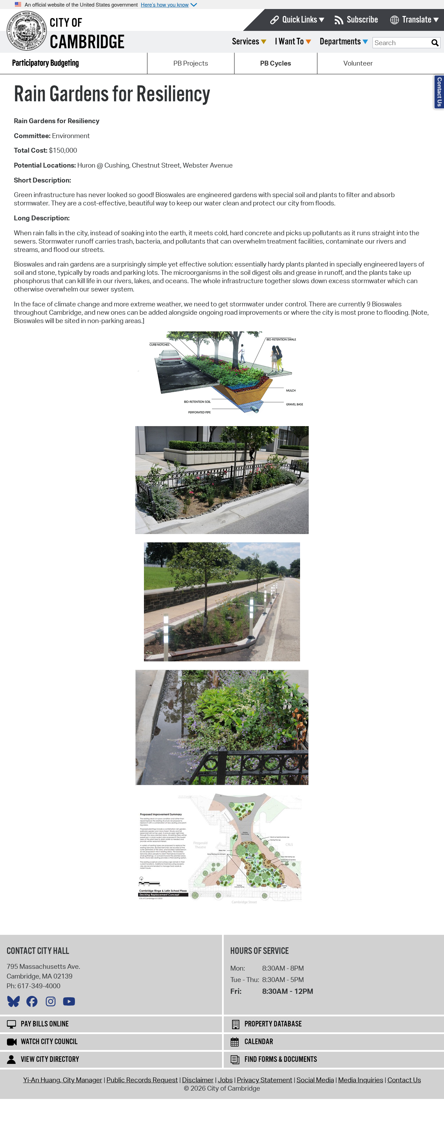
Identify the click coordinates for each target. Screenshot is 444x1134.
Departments (340, 42)
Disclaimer (198, 1080)
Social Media (315, 1080)
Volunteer (358, 63)
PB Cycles (275, 63)
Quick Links (299, 20)
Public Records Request (142, 1080)
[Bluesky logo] (15, 1003)
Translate (417, 20)
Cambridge (87, 42)
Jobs (225, 1080)
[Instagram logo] (52, 1003)
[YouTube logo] (70, 1003)
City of (66, 23)
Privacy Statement (264, 1080)
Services (245, 42)
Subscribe (362, 20)
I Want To (289, 42)
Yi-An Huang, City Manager (62, 1080)
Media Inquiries (360, 1080)
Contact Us (404, 1080)
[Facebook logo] (33, 1003)
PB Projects (190, 63)
